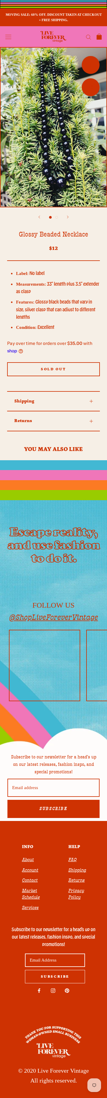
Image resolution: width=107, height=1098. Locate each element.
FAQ (72, 860)
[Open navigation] (8, 36)
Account (30, 870)
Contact (30, 880)
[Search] (88, 36)
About (28, 860)
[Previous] (39, 217)
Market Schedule (31, 894)
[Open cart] (99, 37)
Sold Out (53, 369)
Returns (23, 420)
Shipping (24, 401)
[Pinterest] (67, 990)
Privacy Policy (76, 894)
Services (30, 908)
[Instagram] (53, 990)
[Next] (68, 217)
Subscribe (53, 808)
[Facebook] (39, 990)
